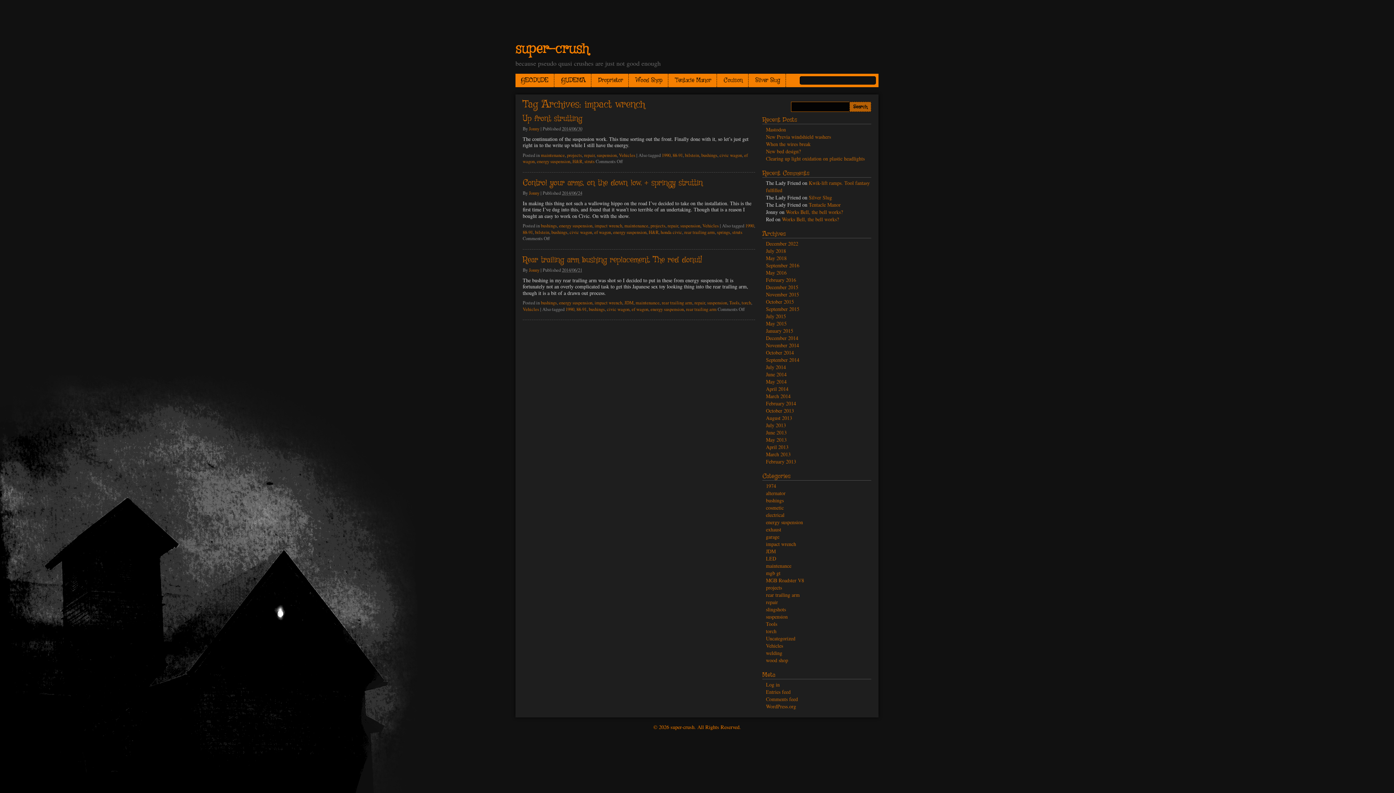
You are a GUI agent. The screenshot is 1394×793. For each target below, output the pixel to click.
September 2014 (782, 359)
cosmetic (775, 507)
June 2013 (776, 432)
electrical (775, 514)
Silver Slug (767, 80)
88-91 (678, 155)
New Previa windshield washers (798, 136)
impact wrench (608, 226)
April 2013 (777, 447)
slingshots (776, 609)
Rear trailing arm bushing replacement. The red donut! (612, 260)
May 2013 (776, 439)
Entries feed (778, 691)
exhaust (773, 529)
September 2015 (782, 309)
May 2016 (776, 272)
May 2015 (776, 323)
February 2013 (781, 461)
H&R (577, 161)
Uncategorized (780, 638)
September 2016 (782, 265)
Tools (734, 303)
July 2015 (776, 316)
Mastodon (776, 129)
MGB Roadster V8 (785, 580)
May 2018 (776, 258)
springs (723, 232)
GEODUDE (535, 80)
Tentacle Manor (693, 80)
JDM (628, 303)
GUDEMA (573, 80)
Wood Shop (649, 80)
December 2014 (782, 338)
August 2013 (779, 417)
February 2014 (781, 403)
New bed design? (783, 151)
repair (589, 155)
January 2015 (779, 330)
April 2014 (777, 388)
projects (574, 155)
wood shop (777, 660)
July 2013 (776, 425)
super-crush (552, 49)
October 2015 (780, 301)
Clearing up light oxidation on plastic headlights (815, 158)
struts (589, 161)
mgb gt (773, 573)
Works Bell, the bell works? (814, 212)
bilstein (692, 155)
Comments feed (782, 699)
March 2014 (778, 396)
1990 (666, 155)
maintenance (553, 155)
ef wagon (602, 232)
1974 (771, 485)
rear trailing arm (699, 232)
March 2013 (778, 454)
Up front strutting (552, 118)
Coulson (733, 80)
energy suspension (553, 161)
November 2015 (782, 294)
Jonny (534, 129)
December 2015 (782, 287)
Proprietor (610, 80)
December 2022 (782, 243)
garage (772, 536)
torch (746, 303)
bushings (709, 155)
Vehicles (627, 155)
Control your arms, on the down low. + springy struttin (613, 183)
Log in (773, 684)
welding (774, 653)
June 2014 (776, 374)
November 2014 (782, 345)
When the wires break (788, 144)
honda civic (671, 232)
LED (771, 558)
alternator (776, 493)
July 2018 (776, 250)
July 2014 (776, 367)
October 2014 (780, 352)
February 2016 (781, 279)
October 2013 (780, 410)
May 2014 (776, 381)
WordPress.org (781, 706)
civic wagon (731, 155)
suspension (607, 155)
